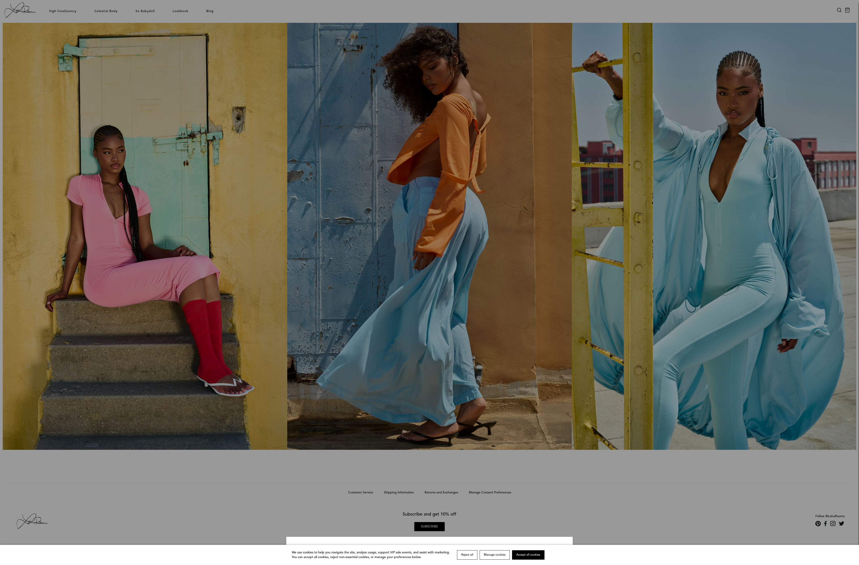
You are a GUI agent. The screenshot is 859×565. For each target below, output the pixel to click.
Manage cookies (495, 554)
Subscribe (429, 526)
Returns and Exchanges (441, 492)
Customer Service (360, 492)
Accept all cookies (528, 554)
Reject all (467, 554)
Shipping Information (399, 492)
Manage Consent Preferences (490, 492)
